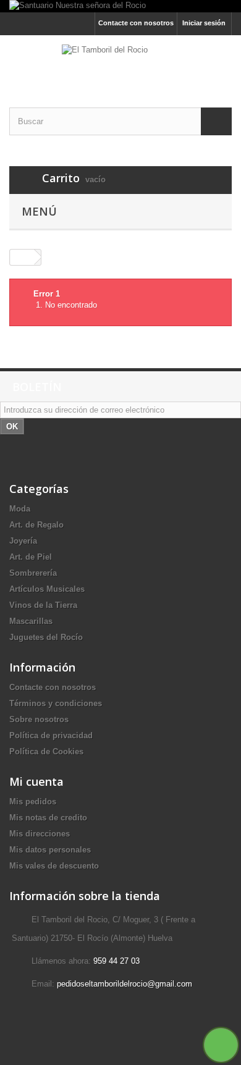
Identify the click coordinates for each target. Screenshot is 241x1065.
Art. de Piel (30, 557)
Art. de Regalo (36, 524)
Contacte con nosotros (136, 23)
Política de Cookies (46, 751)
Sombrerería (33, 573)
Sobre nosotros (39, 719)
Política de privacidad (51, 735)
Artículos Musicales (47, 589)
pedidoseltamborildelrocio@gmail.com (124, 983)
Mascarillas (31, 621)
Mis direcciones (39, 833)
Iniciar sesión (204, 23)
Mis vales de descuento (54, 865)
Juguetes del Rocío (46, 637)
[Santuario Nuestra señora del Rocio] (120, 6)
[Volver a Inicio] (22, 257)
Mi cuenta (36, 781)
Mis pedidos (32, 801)
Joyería (23, 540)
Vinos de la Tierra (43, 605)
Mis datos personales (50, 849)
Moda (19, 508)
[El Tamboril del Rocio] (120, 60)
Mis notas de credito (48, 817)
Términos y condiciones (55, 703)
